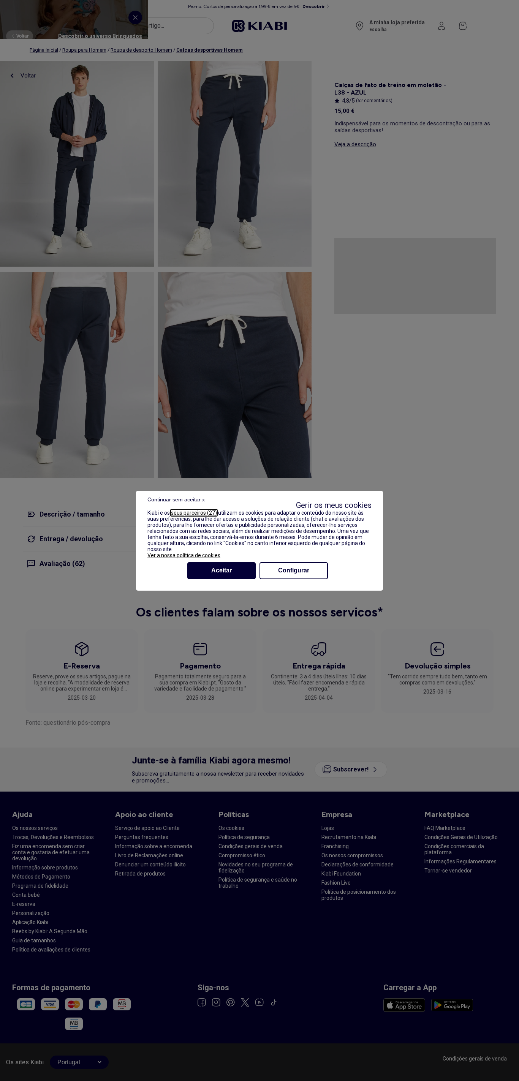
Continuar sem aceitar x (176, 499)
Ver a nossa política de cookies (183, 555)
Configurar (293, 570)
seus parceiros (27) (194, 513)
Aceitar (221, 570)
